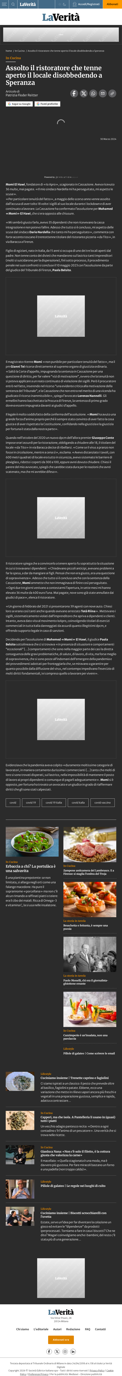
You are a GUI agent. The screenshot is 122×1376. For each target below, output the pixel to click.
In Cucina (20, 50)
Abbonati (112, 4)
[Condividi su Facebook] (74, 93)
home (9, 50)
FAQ (87, 1329)
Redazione (73, 1329)
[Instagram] (65, 1351)
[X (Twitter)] (57, 1351)
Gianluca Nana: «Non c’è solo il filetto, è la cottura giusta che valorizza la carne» (75, 1153)
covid (13, 802)
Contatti (100, 1329)
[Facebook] (49, 1351)
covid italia (78, 802)
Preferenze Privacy (38, 1374)
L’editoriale (41, 1329)
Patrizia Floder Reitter (22, 95)
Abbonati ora (61, 1339)
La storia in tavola (74, 920)
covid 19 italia (54, 802)
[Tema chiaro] (60, 4)
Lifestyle (68, 1048)
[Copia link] (112, 93)
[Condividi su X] (84, 93)
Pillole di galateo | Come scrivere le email (89, 1053)
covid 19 (31, 802)
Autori (57, 1329)
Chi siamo (22, 1329)
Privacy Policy (97, 1370)
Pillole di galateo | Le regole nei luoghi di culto (73, 1186)
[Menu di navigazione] (4, 4)
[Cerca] (13, 4)
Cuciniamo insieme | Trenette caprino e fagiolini (75, 1078)
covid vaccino (103, 802)
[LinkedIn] (73, 1351)
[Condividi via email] (103, 93)
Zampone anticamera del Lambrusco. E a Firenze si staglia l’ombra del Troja (88, 872)
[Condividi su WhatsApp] (93, 93)
